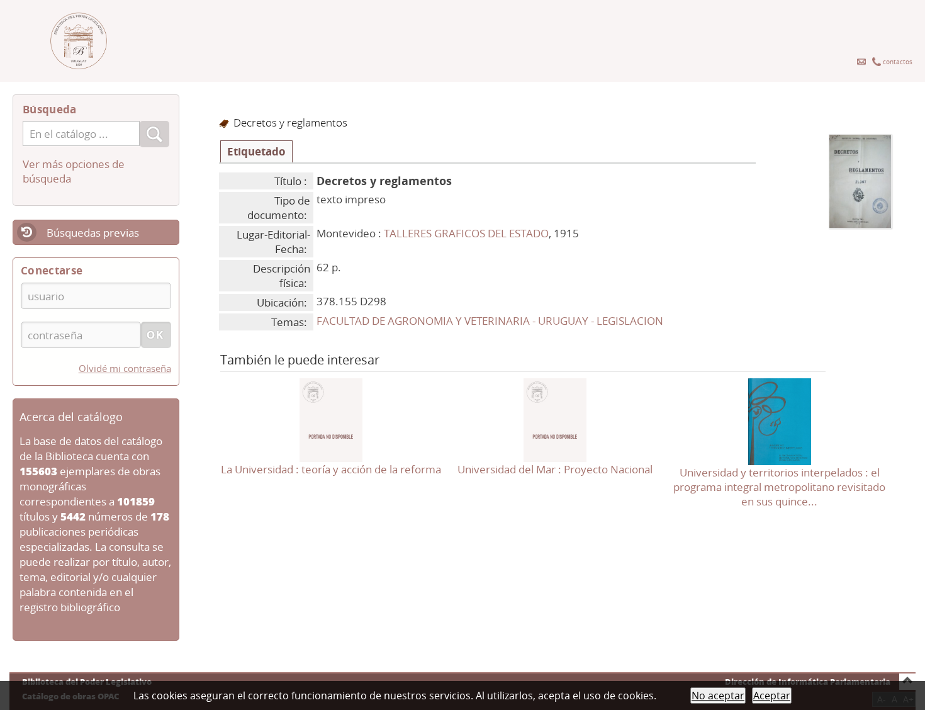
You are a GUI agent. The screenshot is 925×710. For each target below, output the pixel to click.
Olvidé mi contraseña (125, 368)
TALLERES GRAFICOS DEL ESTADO (466, 233)
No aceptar (718, 695)
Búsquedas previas (93, 232)
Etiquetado (256, 151)
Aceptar (771, 695)
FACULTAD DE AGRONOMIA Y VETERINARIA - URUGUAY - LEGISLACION (490, 320)
